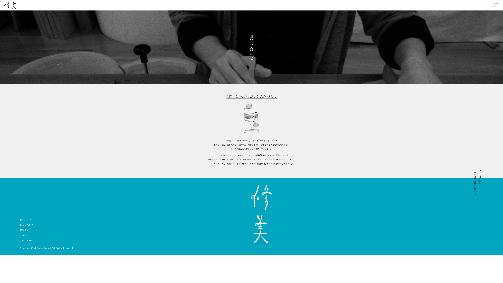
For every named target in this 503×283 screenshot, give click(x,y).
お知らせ (24, 235)
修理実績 (24, 230)
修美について (26, 219)
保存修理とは (26, 224)
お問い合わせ (26, 240)
